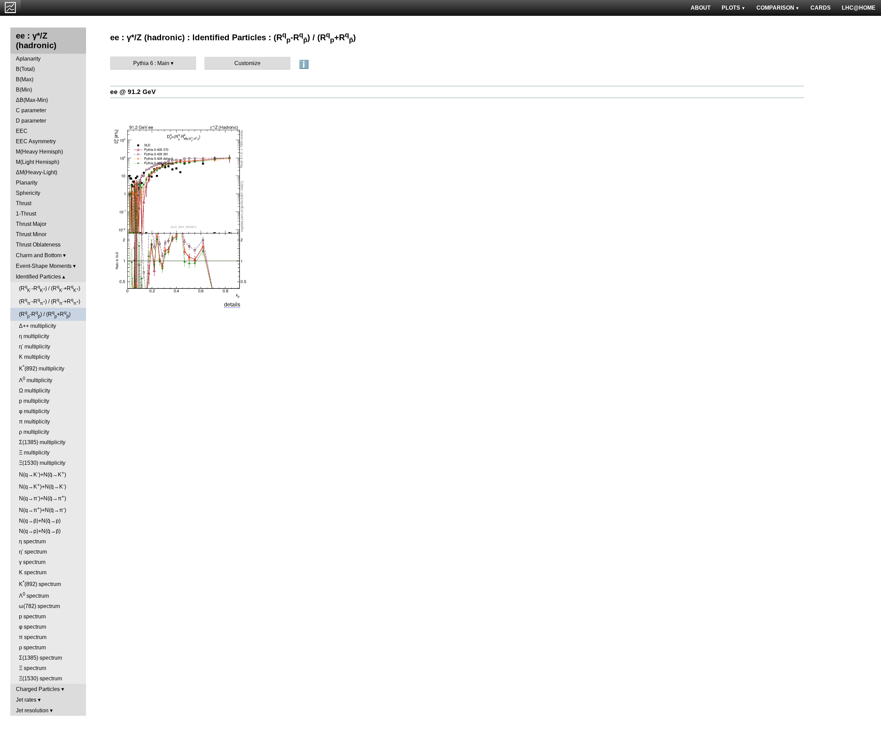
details (232, 304)
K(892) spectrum (40, 583)
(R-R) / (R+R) (49, 288)
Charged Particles (38, 689)
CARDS (820, 8)
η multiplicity (34, 336)
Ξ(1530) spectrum (40, 678)
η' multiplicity (34, 346)
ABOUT (701, 8)
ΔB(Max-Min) (32, 100)
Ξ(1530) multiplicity (42, 463)
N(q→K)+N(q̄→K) (42, 474)
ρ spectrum (32, 647)
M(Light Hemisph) (37, 162)
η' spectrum (33, 552)
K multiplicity (34, 357)
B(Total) (25, 69)
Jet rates (26, 700)
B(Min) (24, 90)
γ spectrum (32, 562)
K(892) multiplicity (41, 367)
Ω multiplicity (34, 391)
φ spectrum (32, 627)
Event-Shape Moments (44, 266)
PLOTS (731, 8)
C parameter (31, 110)
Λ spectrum (34, 595)
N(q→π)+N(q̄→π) (42, 497)
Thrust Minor (31, 234)
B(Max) (24, 79)
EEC (22, 131)
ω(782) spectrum (39, 606)
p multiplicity (34, 401)
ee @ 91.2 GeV (133, 91)
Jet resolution (32, 710)
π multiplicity (34, 422)
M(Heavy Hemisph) (39, 152)
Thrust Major (31, 224)
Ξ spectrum (32, 668)
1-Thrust (26, 214)
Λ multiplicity (35, 379)
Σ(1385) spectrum (40, 658)
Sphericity (28, 193)
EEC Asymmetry (36, 141)
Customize (247, 63)
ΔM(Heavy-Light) (36, 172)
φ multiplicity (34, 411)
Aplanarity (28, 59)
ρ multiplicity (34, 432)
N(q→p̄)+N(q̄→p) (40, 521)
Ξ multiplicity (34, 452)
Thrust (23, 203)
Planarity (27, 183)
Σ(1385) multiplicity (42, 442)
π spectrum (32, 637)
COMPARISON (775, 8)
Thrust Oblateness (38, 245)
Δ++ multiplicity (37, 326)
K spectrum (32, 572)
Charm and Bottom (39, 255)
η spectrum (32, 541)
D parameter (31, 121)
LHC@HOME (858, 8)
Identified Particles (38, 277)
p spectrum (32, 616)
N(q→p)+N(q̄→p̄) (40, 531)
